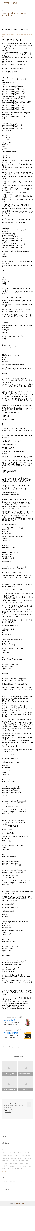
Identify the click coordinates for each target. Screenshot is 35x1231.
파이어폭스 (5, 1166)
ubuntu (13, 1158)
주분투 (27, 1153)
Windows (5, 1153)
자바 (29, 1158)
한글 (23, 1169)
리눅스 (29, 1155)
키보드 (4, 1169)
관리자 (23, 1203)
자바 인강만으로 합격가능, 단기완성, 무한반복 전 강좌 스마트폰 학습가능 (12, 1036)
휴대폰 (15, 1161)
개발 (17, 1155)
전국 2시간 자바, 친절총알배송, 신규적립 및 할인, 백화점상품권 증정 (11, 1023)
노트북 (17, 1169)
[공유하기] (7, 1046)
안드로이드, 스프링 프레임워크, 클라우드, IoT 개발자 (14, 1106)
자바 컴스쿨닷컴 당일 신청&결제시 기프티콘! (12, 1033)
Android (20, 1153)
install (13, 1166)
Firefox (11, 1169)
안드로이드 (5, 1163)
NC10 (28, 1161)
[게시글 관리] (9, 1046)
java (19, 1158)
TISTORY (18, 1203)
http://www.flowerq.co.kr (11, 1017)
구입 (24, 1158)
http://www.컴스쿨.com (11, 1030)
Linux (22, 1155)
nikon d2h (6, 1158)
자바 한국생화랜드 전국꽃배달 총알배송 (12, 1020)
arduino (11, 1155)
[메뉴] (33, 3)
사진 (28, 1163)
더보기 (3, 1171)
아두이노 (22, 1163)
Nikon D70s (27, 1166)
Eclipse (22, 1161)
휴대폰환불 (14, 1163)
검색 (31, 1181)
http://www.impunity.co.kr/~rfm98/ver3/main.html (17, 35)
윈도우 (4, 1155)
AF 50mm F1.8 (7, 1161)
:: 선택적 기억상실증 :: (11, 3)
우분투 (19, 1166)
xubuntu (13, 1153)
